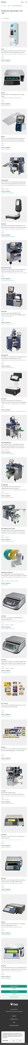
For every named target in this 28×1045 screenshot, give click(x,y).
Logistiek (12, 581)
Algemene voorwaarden (14, 1031)
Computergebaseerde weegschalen (8, 236)
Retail (3, 57)
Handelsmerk (21, 1031)
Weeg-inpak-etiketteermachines (7, 193)
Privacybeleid (7, 1031)
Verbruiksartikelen (4, 585)
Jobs (14, 1022)
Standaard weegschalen (5, 672)
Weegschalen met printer (6, 105)
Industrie (7, 189)
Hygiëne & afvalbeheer (5, 149)
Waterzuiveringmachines (6, 61)
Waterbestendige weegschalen (7, 628)
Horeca (16, 581)
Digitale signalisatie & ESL (6, 716)
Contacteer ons (14, 1019)
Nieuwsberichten (14, 1025)
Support (14, 1016)
